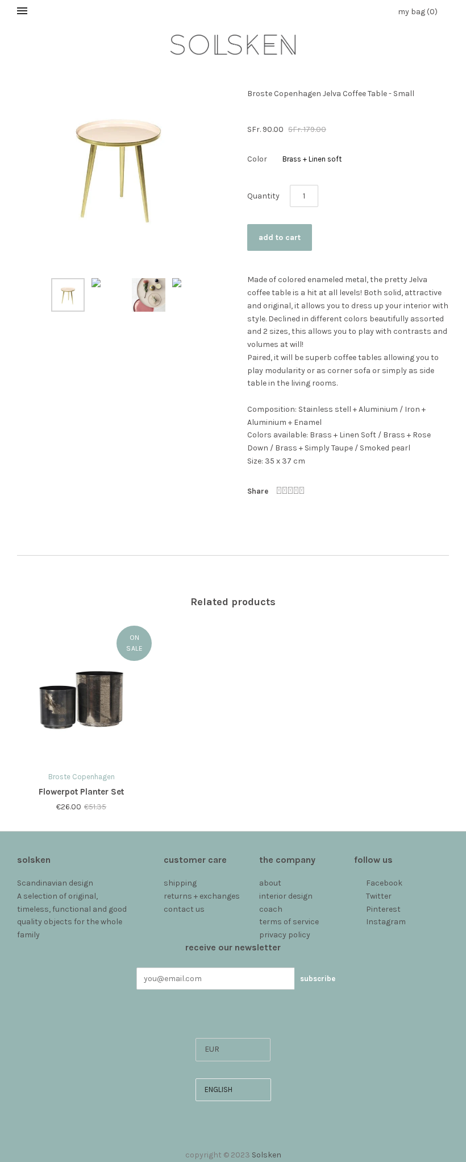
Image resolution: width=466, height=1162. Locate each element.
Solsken (266, 1155)
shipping (180, 883)
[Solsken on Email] (360, 935)
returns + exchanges (202, 896)
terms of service (289, 922)
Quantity (263, 196)
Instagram (386, 922)
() (418, 11)
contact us (184, 909)
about (270, 883)
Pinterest (383, 909)
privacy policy (284, 935)
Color (257, 159)
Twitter (379, 896)
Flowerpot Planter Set (81, 792)
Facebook (384, 883)
